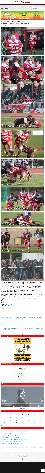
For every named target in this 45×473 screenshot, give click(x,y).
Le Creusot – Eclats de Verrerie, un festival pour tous (12, 435)
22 (34, 420)
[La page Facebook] (22, 334)
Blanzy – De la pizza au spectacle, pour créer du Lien (12, 443)
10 (4, 419)
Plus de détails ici (22, 408)
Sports (5, 21)
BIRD (26, 456)
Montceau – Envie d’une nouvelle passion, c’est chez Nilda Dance (14, 439)
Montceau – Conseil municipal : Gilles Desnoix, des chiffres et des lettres (16, 432)
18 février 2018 (5, 25)
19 (16, 420)
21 (28, 420)
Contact (30, 455)
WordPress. (42, 461)
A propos (26, 455)
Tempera (37, 461)
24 (4, 422)
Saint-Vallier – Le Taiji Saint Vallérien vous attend (11, 441)
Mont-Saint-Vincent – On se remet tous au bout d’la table (13, 437)
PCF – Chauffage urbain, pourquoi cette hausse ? (34, 329)
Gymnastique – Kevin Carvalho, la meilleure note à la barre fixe (14, 433)
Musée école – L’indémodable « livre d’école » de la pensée (13, 445)
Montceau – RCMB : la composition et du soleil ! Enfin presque (10, 329)
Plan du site (22, 455)
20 (22, 420)
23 (40, 420)
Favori (3, 324)
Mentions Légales (16, 455)
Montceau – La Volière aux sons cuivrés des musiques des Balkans (15, 430)
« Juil (2, 425)
